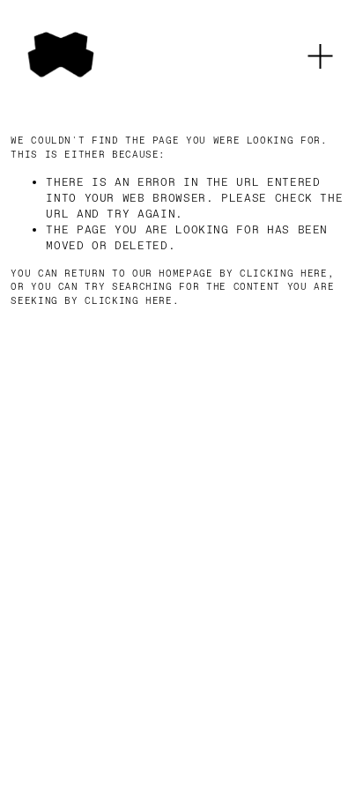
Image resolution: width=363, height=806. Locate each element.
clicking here (283, 274)
